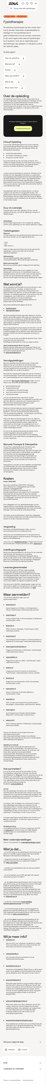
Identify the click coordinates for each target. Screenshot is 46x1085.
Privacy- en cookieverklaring (11, 1080)
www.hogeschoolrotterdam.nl (16, 646)
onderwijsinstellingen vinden (30, 842)
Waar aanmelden (12, 863)
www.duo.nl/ (10, 940)
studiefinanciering (20, 542)
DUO (34, 588)
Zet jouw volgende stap (13, 1042)
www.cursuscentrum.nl (21, 914)
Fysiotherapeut (11, 308)
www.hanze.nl (11, 636)
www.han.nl (10, 626)
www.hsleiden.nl (11, 657)
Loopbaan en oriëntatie (13, 1069)
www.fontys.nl (11, 615)
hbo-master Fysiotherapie (20, 381)
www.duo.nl (38, 544)
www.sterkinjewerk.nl (13, 352)
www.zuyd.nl (10, 710)
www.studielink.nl (17, 784)
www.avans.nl (11, 605)
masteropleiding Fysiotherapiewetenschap (17, 902)
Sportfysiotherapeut (13, 310)
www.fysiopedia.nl (12, 954)
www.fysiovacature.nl (13, 966)
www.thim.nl (10, 699)
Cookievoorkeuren (27, 1080)
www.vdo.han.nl (11, 896)
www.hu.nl (9, 668)
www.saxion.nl (11, 689)
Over (5, 1063)
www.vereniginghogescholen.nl (16, 1001)
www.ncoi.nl (10, 720)
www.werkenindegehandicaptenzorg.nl (19, 1020)
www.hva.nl (10, 678)
